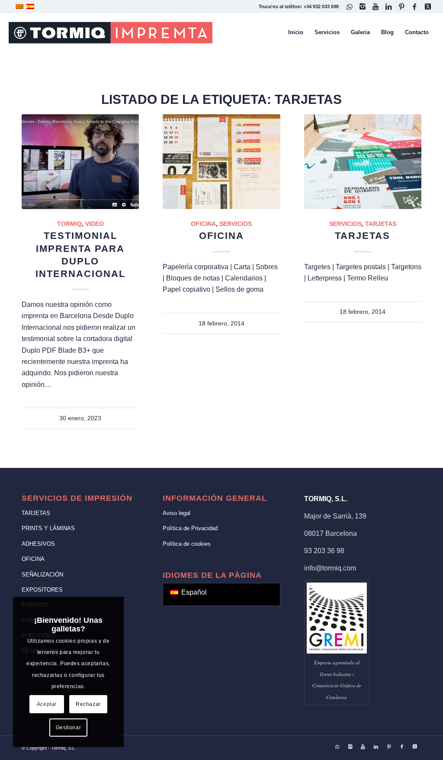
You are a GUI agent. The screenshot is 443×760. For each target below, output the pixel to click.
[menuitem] (295, 32)
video (94, 223)
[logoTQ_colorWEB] (110, 32)
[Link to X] (427, 6)
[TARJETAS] (362, 161)
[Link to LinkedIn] (388, 6)
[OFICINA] (221, 161)
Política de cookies (187, 544)
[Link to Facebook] (414, 6)
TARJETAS (362, 235)
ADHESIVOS (38, 544)
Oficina (203, 223)
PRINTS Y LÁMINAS (48, 528)
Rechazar (88, 704)
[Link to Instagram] (362, 6)
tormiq (69, 223)
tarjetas (380, 223)
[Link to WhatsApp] (349, 6)
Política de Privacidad (190, 528)
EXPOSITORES (42, 589)
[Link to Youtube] (375, 6)
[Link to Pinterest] (401, 6)
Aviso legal (176, 513)
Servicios (235, 223)
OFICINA (221, 235)
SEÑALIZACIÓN (42, 574)
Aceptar (47, 704)
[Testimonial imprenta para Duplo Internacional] (80, 161)
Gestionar (68, 728)
